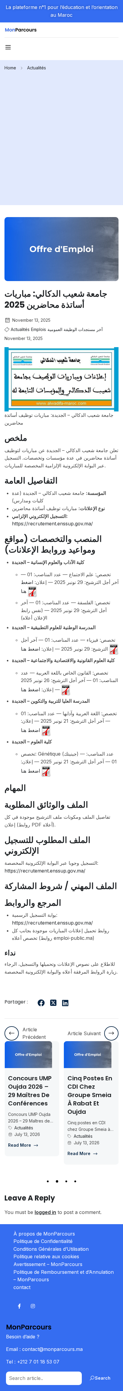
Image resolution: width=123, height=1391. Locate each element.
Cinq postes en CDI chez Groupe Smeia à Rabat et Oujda (89, 1095)
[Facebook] (41, 1002)
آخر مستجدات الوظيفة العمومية (75, 329)
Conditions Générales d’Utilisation (51, 1249)
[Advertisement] (61, 136)
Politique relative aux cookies (46, 1256)
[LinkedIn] (65, 1002)
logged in (45, 1212)
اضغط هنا (30, 649)
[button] (48, 1181)
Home (10, 67)
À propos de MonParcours (44, 1234)
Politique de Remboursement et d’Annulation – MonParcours (63, 1276)
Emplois (38, 329)
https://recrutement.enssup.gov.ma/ (52, 524)
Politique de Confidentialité (43, 1241)
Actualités (36, 67)
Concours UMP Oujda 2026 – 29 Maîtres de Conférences (30, 1091)
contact (21, 1287)
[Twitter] (53, 1002)
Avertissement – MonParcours (47, 1264)
